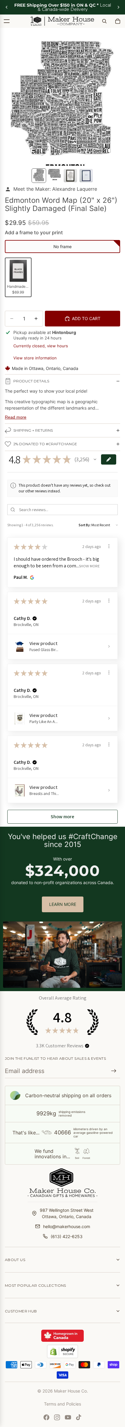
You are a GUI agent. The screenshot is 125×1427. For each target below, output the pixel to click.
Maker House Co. (71, 1390)
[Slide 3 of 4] (70, 175)
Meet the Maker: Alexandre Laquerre (55, 189)
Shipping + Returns (33, 430)
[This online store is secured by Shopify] (62, 1351)
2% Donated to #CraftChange (45, 444)
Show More (89, 565)
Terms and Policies (62, 1403)
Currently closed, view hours (40, 345)
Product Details (31, 381)
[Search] (104, 21)
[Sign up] (113, 1071)
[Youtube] (68, 1417)
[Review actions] (109, 546)
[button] (62, 246)
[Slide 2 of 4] (54, 175)
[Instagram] (57, 1417)
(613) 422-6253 (67, 1236)
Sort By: (85, 525)
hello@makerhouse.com (66, 1226)
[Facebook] (46, 1417)
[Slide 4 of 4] (86, 175)
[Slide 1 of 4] (39, 175)
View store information (35, 357)
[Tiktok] (78, 1417)
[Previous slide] (6, 7)
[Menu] (6, 21)
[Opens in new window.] (31, 577)
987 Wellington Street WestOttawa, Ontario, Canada (66, 1213)
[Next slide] (118, 7)
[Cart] (117, 21)
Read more (15, 417)
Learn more (62, 904)
